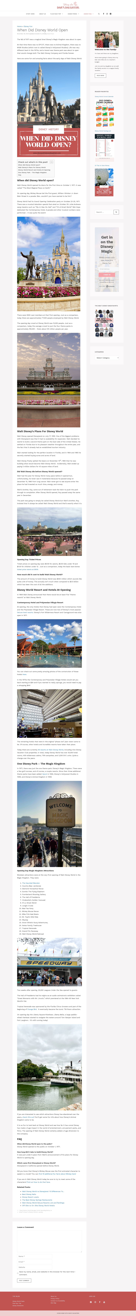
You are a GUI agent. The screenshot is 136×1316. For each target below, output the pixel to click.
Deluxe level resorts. (25, 612)
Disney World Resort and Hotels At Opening (34, 170)
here (24, 674)
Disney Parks (72, 14)
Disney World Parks (18, 1301)
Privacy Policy (55, 1298)
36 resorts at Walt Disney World (50, 750)
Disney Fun (87, 14)
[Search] (116, 212)
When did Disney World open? (29, 165)
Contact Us (54, 1301)
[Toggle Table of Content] (50, 162)
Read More (100, 75)
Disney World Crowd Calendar (104, 96)
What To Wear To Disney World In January (31, 1212)
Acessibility (61, 1301)
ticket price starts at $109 (27, 569)
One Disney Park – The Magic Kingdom (32, 172)
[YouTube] (104, 1302)
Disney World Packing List (103, 131)
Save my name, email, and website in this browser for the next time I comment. (47, 1273)
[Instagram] (107, 14)
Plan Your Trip (55, 14)
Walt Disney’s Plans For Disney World (32, 167)
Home (19, 26)
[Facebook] (103, 14)
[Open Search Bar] (99, 14)
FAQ (19, 175)
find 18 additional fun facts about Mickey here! (57, 1174)
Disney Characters (18, 1305)
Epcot (44, 774)
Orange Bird (32, 1009)
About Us (53, 1296)
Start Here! (30, 14)
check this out (28, 1117)
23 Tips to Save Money (102, 165)
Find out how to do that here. (38, 1182)
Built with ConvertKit (114, 286)
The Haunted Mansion (31, 883)
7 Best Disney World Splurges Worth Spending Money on (35, 1210)
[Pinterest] (110, 14)
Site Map (53, 1303)
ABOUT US (42, 14)
